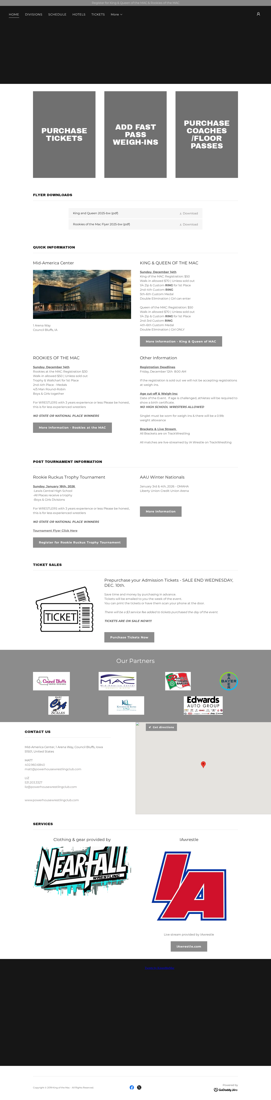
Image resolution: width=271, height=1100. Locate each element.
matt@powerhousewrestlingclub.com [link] (53, 769)
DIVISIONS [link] (33, 14)
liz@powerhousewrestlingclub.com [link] (51, 787)
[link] (135, 213)
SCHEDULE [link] (57, 14)
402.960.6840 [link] (35, 765)
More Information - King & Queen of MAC (181, 341)
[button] (117, 14)
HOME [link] (14, 14)
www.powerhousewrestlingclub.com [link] (52, 800)
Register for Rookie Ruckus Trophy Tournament (80, 542)
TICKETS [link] (98, 14)
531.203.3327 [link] (33, 782)
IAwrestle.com (189, 946)
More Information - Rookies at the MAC (72, 427)
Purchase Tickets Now (129, 637)
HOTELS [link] (79, 14)
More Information (161, 511)
